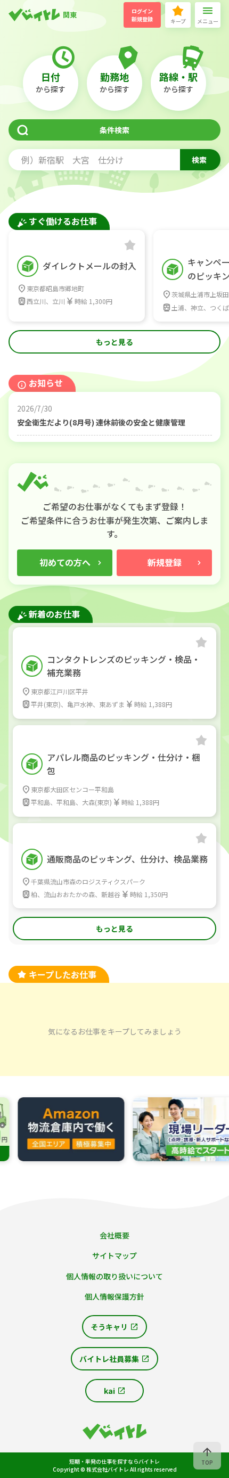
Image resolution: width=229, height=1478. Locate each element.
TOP (207, 1462)
